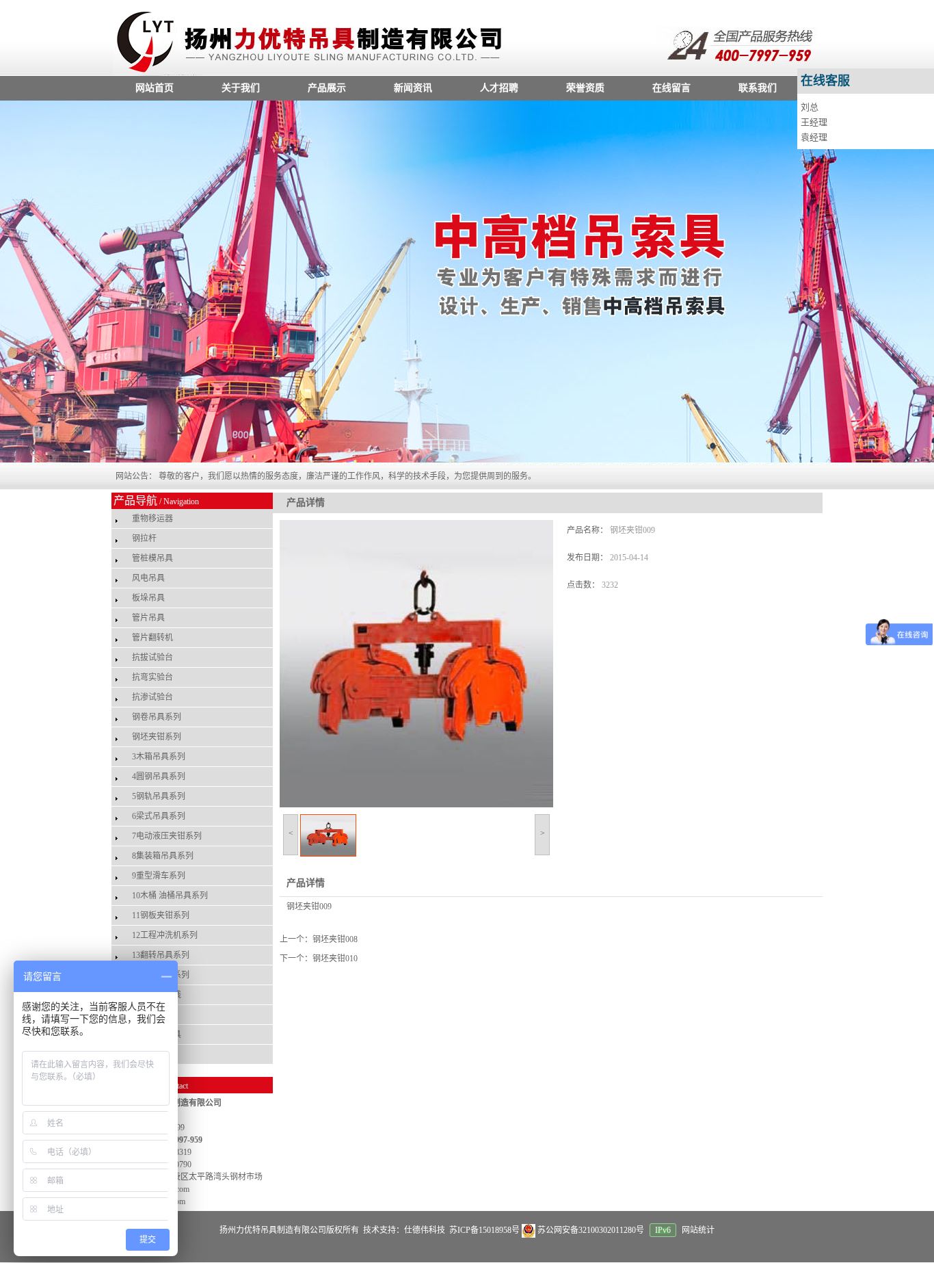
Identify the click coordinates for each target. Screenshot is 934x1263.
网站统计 (698, 1230)
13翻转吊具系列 (160, 955)
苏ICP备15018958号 (483, 1230)
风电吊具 (148, 578)
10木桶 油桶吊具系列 (170, 895)
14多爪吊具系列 (160, 975)
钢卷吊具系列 (156, 717)
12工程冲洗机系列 (165, 935)
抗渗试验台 (152, 697)
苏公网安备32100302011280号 (590, 1230)
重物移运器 (152, 518)
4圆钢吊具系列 (158, 776)
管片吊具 (148, 618)
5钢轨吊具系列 (158, 796)
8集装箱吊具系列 (163, 856)
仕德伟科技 (424, 1230)
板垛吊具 (148, 598)
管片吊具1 (150, 1054)
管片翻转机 (152, 637)
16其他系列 (152, 1014)
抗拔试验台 (152, 657)
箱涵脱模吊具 (156, 1034)
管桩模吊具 (152, 558)
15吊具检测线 (156, 995)
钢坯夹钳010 (335, 958)
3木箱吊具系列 (158, 756)
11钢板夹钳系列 (160, 915)
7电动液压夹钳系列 (167, 836)
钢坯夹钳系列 (156, 737)
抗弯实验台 (152, 677)
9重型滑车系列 (158, 876)
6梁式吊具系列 (158, 816)
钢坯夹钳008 (335, 939)
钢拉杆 (144, 538)
